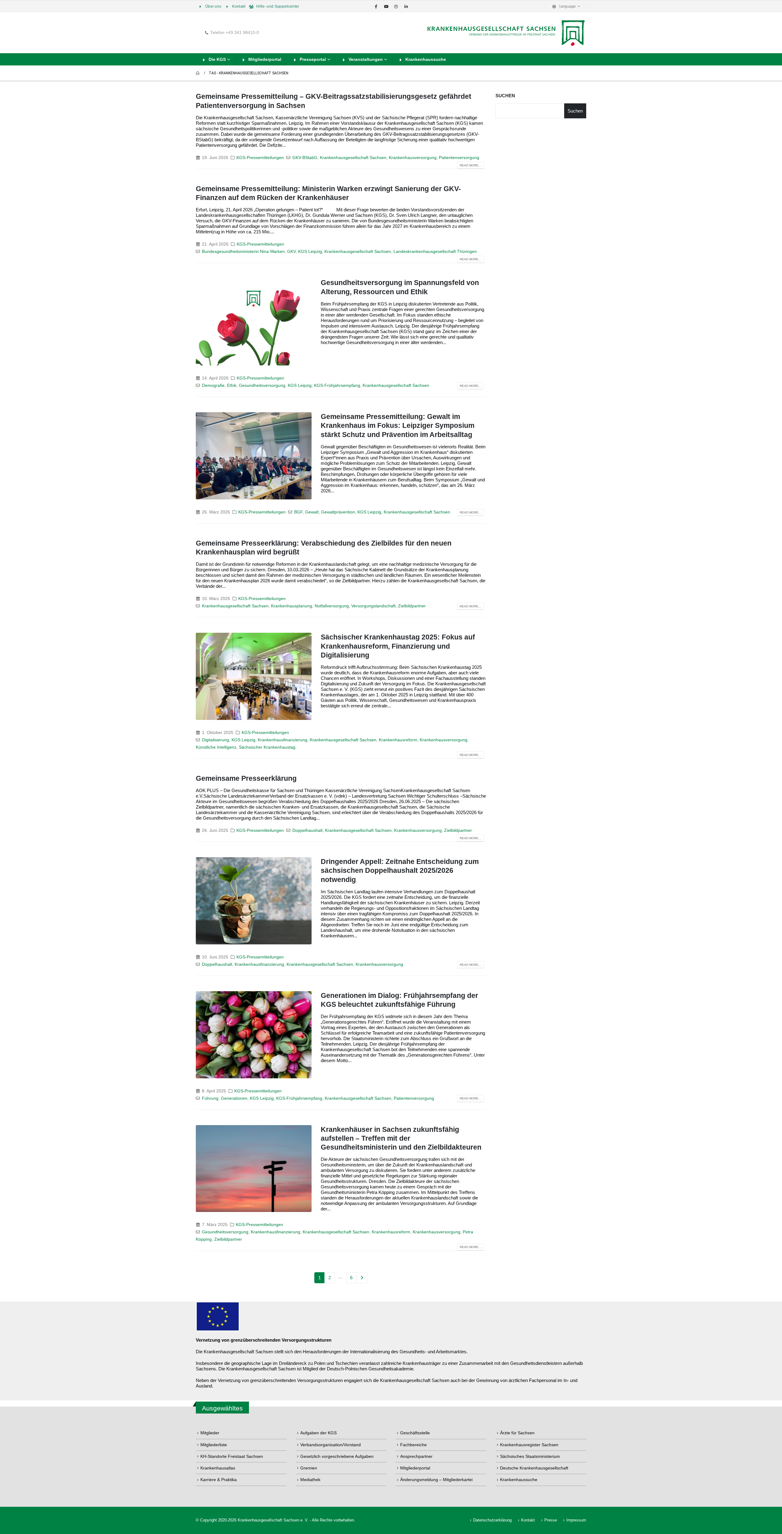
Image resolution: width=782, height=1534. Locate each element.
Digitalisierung (215, 740)
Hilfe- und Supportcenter (277, 6)
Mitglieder (209, 1432)
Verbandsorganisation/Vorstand (330, 1444)
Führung (210, 1098)
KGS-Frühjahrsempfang (337, 385)
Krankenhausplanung (291, 606)
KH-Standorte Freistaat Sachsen (231, 1456)
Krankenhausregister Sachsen (529, 1444)
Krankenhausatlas (217, 1467)
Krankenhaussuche (425, 59)
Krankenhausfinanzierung (282, 740)
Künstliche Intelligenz (216, 747)
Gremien (308, 1467)
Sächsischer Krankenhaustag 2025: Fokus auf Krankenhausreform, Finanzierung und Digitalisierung (398, 646)
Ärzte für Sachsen (517, 1432)
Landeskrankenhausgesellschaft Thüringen (435, 251)
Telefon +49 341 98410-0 (234, 32)
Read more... (470, 165)
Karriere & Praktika (218, 1479)
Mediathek (310, 1479)
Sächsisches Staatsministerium (530, 1456)
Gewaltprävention (338, 512)
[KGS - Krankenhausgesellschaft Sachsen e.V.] (505, 32)
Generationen (234, 1098)
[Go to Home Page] (198, 73)
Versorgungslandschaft (373, 606)
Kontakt (238, 6)
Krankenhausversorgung (413, 157)
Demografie (213, 385)
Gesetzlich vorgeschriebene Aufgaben (337, 1456)
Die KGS (217, 59)
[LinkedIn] (406, 6)
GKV (291, 251)
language (567, 6)
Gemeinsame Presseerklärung (246, 778)
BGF (298, 512)
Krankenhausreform (398, 740)
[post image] (254, 321)
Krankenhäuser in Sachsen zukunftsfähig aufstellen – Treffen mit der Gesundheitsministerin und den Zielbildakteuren (401, 1138)
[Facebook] (376, 6)
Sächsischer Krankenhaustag (267, 747)
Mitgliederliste (213, 1444)
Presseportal (313, 59)
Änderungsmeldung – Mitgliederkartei (436, 1479)
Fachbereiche (413, 1444)
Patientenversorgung (459, 157)
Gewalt (312, 512)
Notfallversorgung (332, 606)
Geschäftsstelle (415, 1432)
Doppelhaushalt (307, 830)
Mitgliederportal (264, 59)
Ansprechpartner (416, 1456)
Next (361, 1277)
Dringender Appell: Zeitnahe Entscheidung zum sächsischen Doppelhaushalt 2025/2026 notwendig (400, 871)
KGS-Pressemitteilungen (260, 157)
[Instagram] (396, 6)
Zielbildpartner (412, 606)
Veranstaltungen (366, 59)
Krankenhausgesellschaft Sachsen (353, 157)
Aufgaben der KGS (318, 1432)
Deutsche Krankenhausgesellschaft (534, 1467)
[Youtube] (386, 6)
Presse (550, 1520)
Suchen (505, 95)
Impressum (576, 1520)
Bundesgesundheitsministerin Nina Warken (243, 251)
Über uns (213, 6)
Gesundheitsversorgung (262, 385)
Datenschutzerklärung (492, 1520)
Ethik (231, 385)
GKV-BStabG (304, 157)
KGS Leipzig (310, 251)
